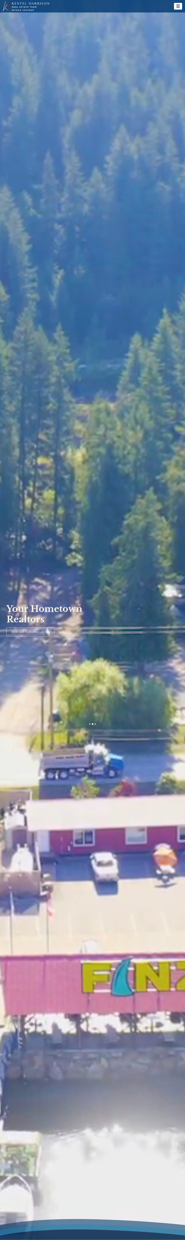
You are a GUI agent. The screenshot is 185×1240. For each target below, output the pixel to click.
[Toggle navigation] (178, 6)
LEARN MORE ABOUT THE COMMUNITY (36, 632)
